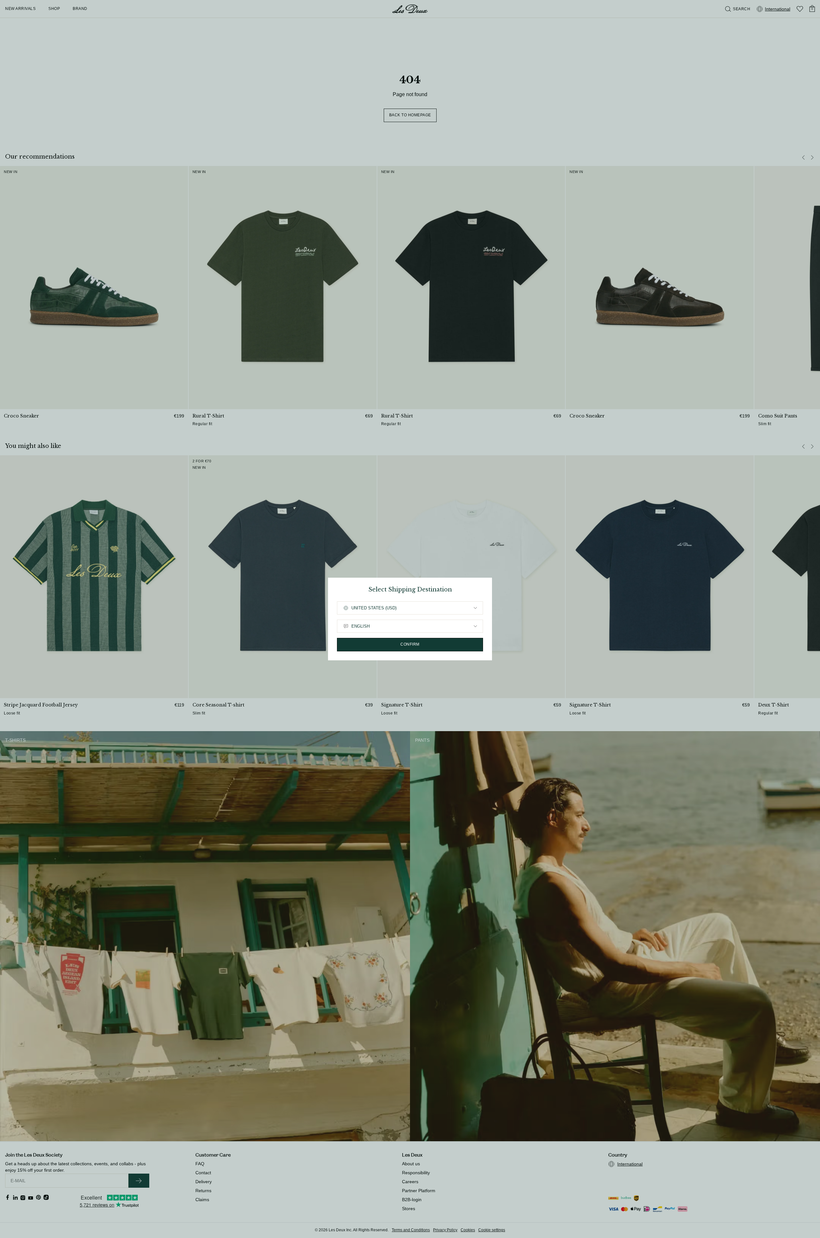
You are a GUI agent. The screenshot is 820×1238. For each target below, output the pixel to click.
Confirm (410, 644)
